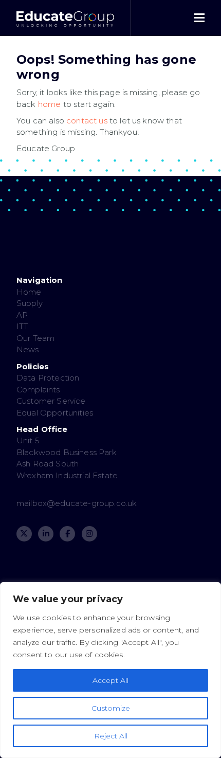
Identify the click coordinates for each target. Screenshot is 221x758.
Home (29, 292)
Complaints (38, 389)
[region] (110, 670)
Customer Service (51, 401)
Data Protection (47, 378)
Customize (110, 708)
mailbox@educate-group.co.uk (76, 503)
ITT (22, 326)
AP (22, 315)
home (49, 104)
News (27, 349)
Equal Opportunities (54, 413)
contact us (86, 120)
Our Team (35, 338)
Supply (29, 303)
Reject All (110, 736)
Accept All (110, 680)
